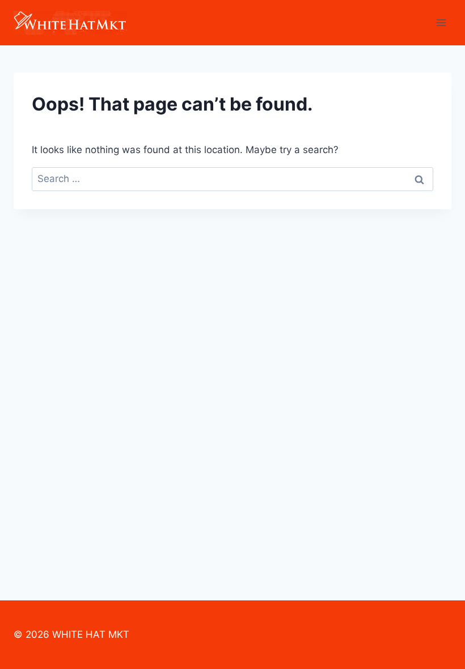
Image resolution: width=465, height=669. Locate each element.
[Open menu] (440, 22)
